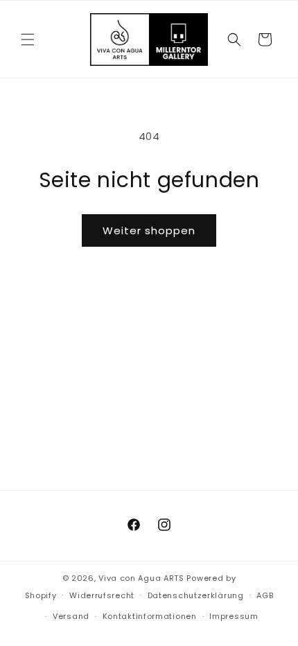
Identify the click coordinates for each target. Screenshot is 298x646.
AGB (264, 595)
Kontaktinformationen (150, 616)
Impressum (233, 616)
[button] (27, 39)
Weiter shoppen (149, 230)
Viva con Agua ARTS (141, 578)
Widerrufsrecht (101, 595)
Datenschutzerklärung (196, 595)
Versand (71, 616)
